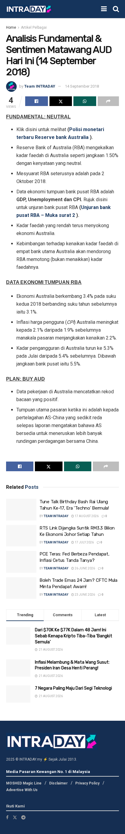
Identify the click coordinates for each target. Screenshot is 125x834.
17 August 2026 (86, 516)
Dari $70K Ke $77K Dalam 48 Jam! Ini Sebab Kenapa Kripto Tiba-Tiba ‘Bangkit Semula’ (73, 635)
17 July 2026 (84, 542)
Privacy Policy (87, 783)
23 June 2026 (84, 594)
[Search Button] (116, 9)
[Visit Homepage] (29, 9)
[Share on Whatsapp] (84, 101)
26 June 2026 (84, 568)
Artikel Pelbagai (34, 27)
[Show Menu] (104, 9)
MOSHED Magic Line (24, 783)
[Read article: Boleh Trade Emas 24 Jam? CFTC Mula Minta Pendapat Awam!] (21, 588)
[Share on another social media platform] (108, 101)
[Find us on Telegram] (23, 817)
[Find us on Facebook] (7, 817)
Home (11, 27)
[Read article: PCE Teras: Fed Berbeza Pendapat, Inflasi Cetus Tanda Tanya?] (21, 562)
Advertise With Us (22, 790)
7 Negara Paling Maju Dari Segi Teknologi (73, 688)
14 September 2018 (82, 86)
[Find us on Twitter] (15, 817)
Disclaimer (58, 783)
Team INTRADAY (39, 86)
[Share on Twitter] (60, 101)
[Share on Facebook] (36, 101)
